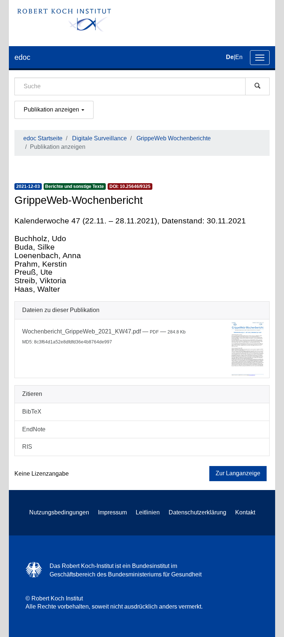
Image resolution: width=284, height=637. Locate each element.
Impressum (112, 512)
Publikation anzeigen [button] (52, 109)
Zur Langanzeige (238, 473)
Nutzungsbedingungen (59, 512)
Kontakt (245, 512)
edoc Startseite (42, 138)
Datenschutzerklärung (197, 512)
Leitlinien (148, 512)
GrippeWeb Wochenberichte (173, 138)
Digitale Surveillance (99, 138)
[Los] (257, 86)
